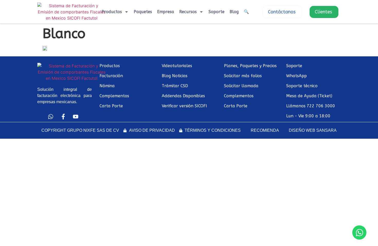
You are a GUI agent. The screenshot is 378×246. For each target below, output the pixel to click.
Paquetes (143, 11)
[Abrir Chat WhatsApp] (359, 232)
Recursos (188, 11)
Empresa (165, 11)
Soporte (216, 11)
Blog (234, 11)
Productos (112, 11)
